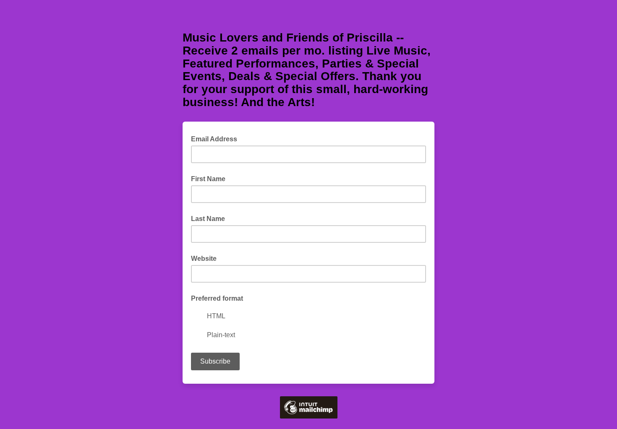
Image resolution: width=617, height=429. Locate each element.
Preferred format (217, 298)
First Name (208, 178)
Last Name (208, 218)
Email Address (216, 138)
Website (204, 258)
